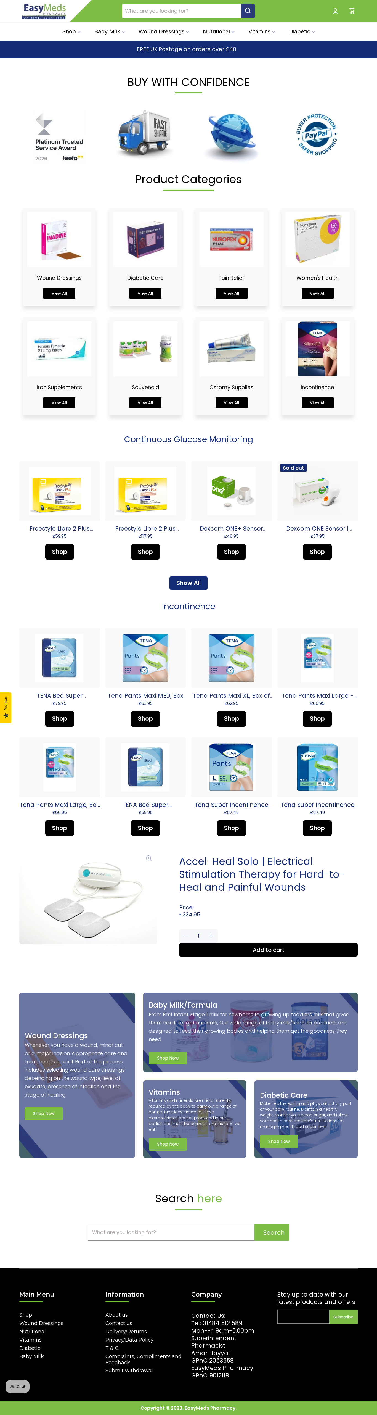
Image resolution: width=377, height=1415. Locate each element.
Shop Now (44, 1113)
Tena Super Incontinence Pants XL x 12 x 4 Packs (317, 804)
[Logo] (44, 11)
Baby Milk (31, 1356)
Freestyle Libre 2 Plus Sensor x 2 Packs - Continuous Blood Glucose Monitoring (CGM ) (145, 528)
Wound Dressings (41, 1323)
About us (116, 1315)
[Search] (248, 11)
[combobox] (188, 11)
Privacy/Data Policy (129, 1340)
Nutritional (32, 1332)
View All (59, 293)
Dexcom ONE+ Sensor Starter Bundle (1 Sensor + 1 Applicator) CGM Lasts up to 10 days (231, 528)
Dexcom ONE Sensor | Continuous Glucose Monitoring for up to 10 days (317, 528)
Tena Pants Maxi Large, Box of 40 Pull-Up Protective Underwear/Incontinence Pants (59, 804)
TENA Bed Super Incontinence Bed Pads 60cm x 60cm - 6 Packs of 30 (59, 695)
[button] (352, 11)
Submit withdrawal (129, 1370)
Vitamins (30, 1340)
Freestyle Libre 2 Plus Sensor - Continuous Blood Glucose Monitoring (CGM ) (59, 528)
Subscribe (343, 1317)
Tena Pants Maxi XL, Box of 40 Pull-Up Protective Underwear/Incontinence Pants (231, 695)
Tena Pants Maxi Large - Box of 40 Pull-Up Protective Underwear (317, 695)
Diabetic (29, 1348)
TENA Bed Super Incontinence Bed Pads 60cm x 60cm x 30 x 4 (145, 804)
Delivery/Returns (126, 1332)
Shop (25, 1315)
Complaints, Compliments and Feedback (143, 1359)
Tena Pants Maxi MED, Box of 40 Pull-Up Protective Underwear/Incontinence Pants (145, 695)
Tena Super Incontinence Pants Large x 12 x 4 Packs (231, 804)
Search (274, 1232)
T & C (112, 1348)
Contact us (118, 1323)
